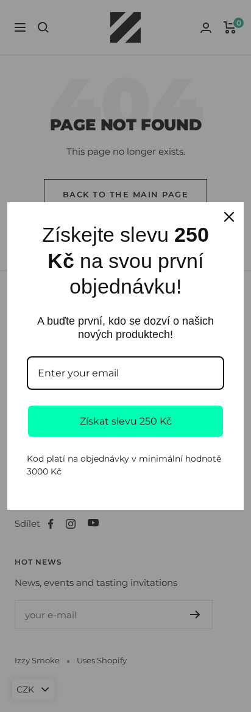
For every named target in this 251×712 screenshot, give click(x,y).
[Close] (229, 216)
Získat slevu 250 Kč (126, 421)
